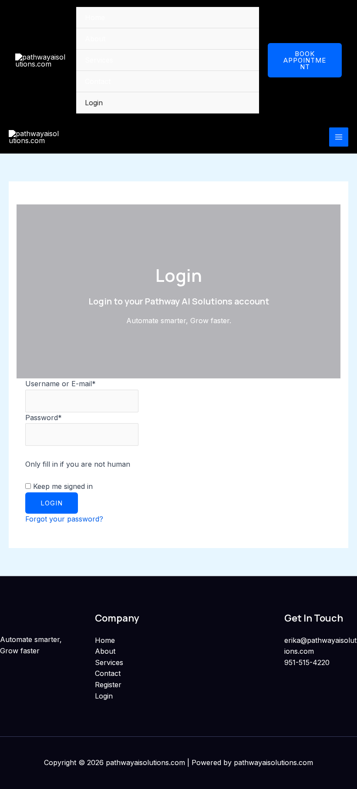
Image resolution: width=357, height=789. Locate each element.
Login (94, 102)
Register (108, 684)
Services (99, 60)
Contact (98, 81)
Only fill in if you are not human (77, 464)
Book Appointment (304, 60)
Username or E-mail (60, 383)
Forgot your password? (64, 519)
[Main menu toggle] (338, 137)
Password (43, 417)
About (95, 38)
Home (95, 17)
